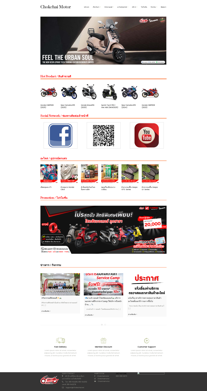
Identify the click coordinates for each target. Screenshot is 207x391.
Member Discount (103, 346)
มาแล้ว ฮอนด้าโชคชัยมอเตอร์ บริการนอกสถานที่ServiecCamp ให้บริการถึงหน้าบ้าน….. (103, 301)
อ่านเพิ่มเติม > (46, 311)
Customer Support (147, 346)
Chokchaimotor (103, 376)
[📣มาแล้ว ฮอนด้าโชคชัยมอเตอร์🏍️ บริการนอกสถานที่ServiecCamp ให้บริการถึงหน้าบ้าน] (103, 284)
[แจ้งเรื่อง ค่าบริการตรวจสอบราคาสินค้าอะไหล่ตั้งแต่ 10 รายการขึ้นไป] (147, 284)
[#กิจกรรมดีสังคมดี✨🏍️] (60, 284)
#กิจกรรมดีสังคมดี (49, 298)
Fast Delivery (60, 346)
